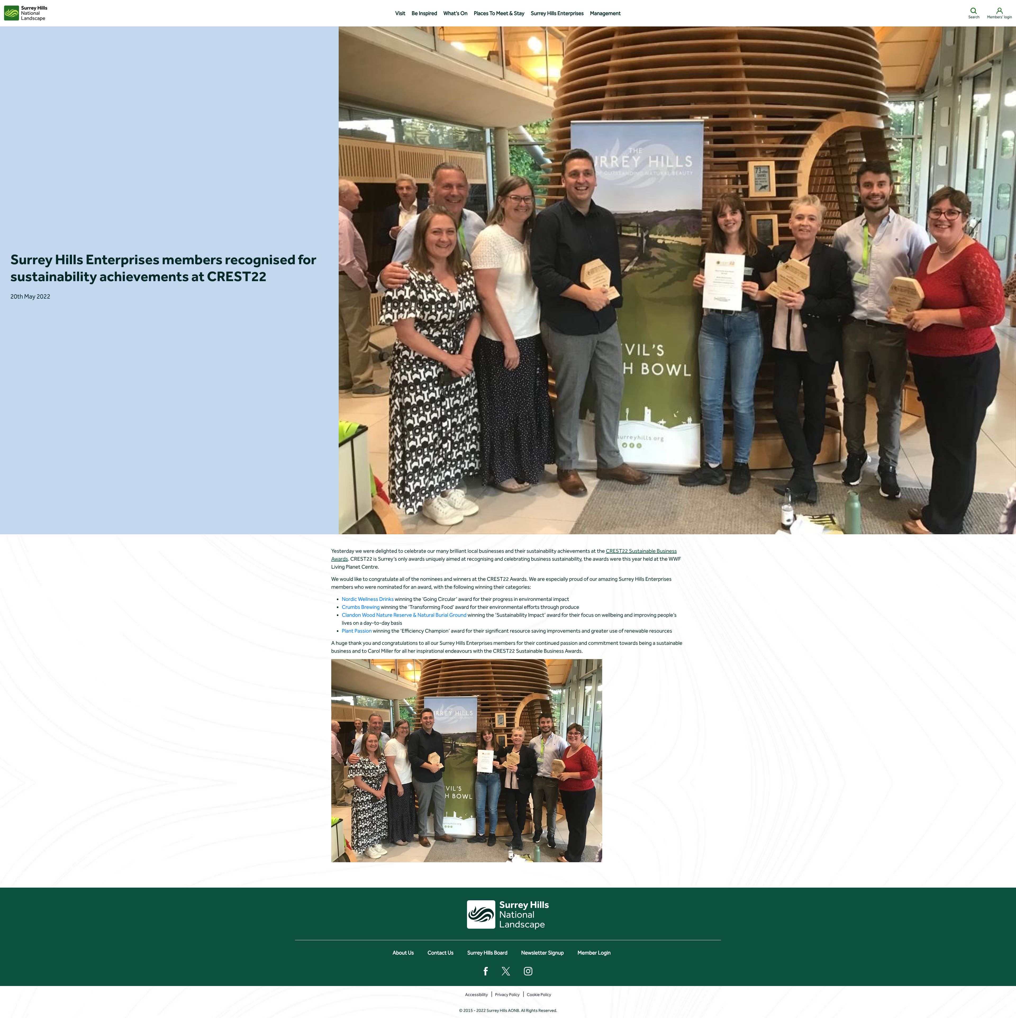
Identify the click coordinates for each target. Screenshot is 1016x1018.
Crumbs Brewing (361, 607)
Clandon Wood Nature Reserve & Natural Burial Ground (404, 615)
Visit (400, 13)
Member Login (594, 952)
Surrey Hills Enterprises (557, 13)
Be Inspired (424, 13)
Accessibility (476, 994)
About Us (403, 952)
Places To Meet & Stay (499, 13)
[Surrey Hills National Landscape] (25, 13)
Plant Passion (357, 631)
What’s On (455, 13)
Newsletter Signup (542, 952)
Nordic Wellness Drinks (368, 599)
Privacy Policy (507, 994)
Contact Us (440, 952)
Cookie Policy (539, 994)
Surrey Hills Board (487, 952)
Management (605, 13)
